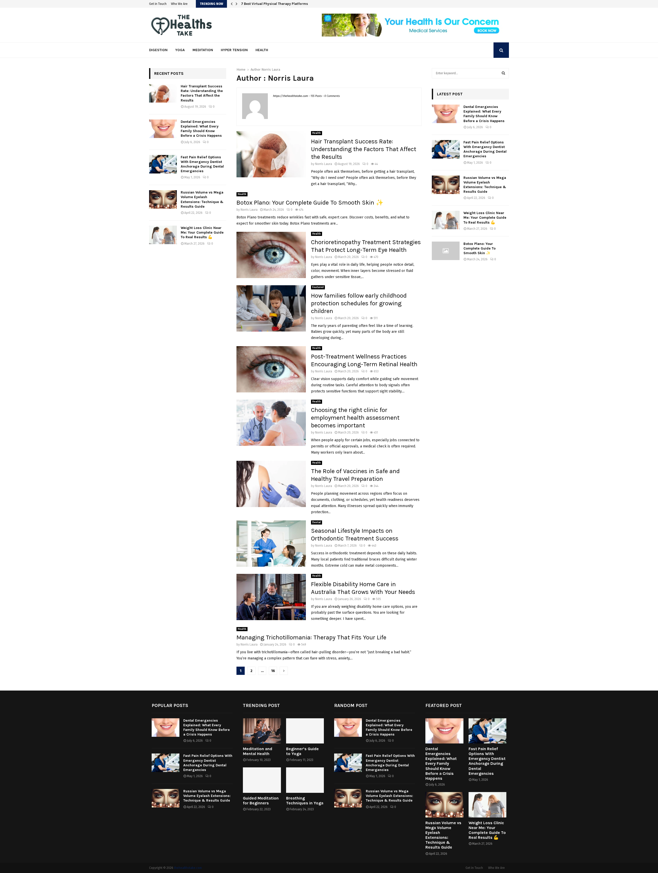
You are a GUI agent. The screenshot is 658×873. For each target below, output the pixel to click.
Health (261, 50)
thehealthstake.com (188, 868)
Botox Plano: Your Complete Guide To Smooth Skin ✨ (309, 202)
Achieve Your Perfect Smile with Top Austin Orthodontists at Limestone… (298, 4)
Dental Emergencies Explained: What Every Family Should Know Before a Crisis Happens (201, 129)
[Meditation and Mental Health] (262, 730)
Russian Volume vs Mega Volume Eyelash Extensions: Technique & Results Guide (202, 199)
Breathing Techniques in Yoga (304, 800)
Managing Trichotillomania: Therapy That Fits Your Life (311, 637)
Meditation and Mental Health (257, 751)
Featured (318, 287)
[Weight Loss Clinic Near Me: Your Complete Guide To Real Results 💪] (163, 235)
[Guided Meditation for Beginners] (262, 780)
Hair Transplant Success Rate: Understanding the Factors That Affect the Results (363, 149)
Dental (316, 522)
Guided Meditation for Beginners (261, 800)
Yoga (180, 50)
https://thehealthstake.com (290, 96)
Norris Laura (270, 69)
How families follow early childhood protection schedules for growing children (359, 303)
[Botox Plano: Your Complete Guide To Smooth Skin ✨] (446, 251)
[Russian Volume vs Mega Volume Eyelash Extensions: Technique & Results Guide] (163, 199)
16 (273, 671)
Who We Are (179, 4)
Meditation (203, 50)
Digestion (158, 50)
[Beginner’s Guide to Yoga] (305, 730)
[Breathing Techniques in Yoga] (305, 780)
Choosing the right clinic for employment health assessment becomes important (355, 417)
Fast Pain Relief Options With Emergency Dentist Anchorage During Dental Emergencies (202, 164)
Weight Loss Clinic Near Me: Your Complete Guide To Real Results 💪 (202, 232)
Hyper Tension (234, 50)
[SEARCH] (503, 73)
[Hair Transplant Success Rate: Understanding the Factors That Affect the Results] (163, 93)
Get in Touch (158, 4)
